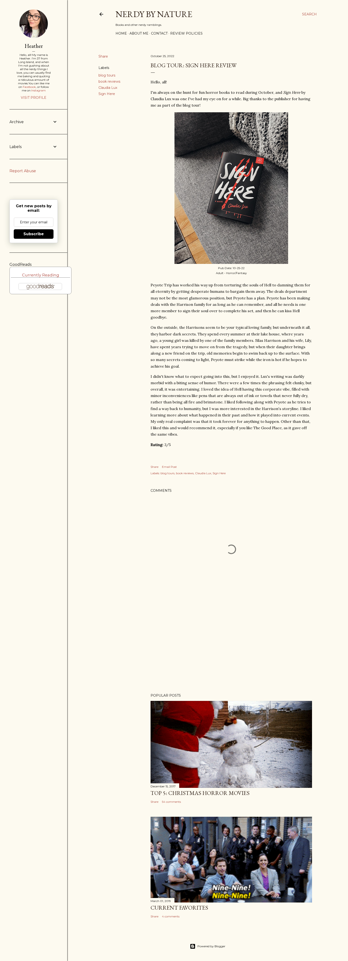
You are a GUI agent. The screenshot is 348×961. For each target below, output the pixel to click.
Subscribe (33, 234)
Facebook (29, 87)
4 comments (170, 916)
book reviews (109, 81)
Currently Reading (40, 275)
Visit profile (33, 97)
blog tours (106, 75)
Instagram (38, 90)
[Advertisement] (231, 648)
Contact (159, 33)
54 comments (171, 801)
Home (121, 33)
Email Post (169, 467)
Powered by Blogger (211, 946)
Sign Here (106, 94)
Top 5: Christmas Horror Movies (200, 793)
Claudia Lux (107, 88)
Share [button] (103, 56)
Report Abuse (22, 171)
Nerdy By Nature (154, 14)
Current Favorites (179, 907)
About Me (138, 33)
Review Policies (186, 33)
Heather (34, 46)
